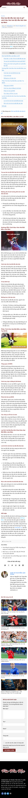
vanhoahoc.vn (18, 527)
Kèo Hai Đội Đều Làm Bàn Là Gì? (11, 56)
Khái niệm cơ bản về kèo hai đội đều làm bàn (15, 58)
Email (4, 728)
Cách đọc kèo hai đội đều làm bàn (12, 73)
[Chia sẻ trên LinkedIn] (23, 565)
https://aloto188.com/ (16, 766)
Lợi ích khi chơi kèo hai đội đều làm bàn (13, 100)
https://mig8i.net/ (5, 766)
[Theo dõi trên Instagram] (5, 793)
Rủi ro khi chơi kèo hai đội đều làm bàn (13, 103)
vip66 (11, 764)
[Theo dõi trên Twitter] (8, 793)
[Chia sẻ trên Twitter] (12, 565)
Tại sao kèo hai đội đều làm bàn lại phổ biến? (14, 61)
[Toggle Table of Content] (24, 53)
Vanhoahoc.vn (10, 25)
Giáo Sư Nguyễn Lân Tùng (17, 573)
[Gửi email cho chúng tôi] (10, 793)
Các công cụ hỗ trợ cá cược (11, 93)
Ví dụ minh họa (7, 75)
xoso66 (7, 764)
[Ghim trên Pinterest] (19, 565)
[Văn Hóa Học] (14, 3)
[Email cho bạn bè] (15, 565)
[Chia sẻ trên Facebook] (8, 565)
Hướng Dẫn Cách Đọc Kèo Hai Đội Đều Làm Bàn (14, 69)
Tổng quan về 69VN (8, 85)
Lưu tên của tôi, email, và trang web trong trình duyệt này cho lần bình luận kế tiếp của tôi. (14, 745)
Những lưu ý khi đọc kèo (10, 78)
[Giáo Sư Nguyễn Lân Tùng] (4, 574)
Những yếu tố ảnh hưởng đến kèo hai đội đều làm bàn (15, 64)
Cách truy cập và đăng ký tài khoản (12, 88)
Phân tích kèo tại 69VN (9, 90)
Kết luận (4, 106)
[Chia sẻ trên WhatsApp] (5, 565)
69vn (11, 46)
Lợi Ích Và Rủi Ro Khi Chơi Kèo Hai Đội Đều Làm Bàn (14, 97)
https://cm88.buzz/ (19, 764)
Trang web (5, 735)
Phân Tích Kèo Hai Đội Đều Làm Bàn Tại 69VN (13, 81)
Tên (4, 721)
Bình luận (6, 708)
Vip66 (1, 764)
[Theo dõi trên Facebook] (2, 793)
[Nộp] (24, 7)
